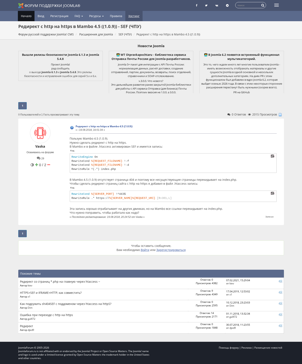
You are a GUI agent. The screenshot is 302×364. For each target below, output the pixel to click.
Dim (30, 307)
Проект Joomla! (60, 64)
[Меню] (276, 5)
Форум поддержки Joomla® (52, 5)
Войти (145, 250)
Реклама (246, 347)
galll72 (31, 318)
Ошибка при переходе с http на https (46, 315)
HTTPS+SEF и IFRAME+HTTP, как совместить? (51, 293)
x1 (29, 296)
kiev (30, 285)
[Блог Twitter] (206, 5)
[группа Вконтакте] (217, 5)
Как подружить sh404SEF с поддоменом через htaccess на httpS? (65, 304)
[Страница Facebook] (196, 5)
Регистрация (59, 16)
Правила (116, 16)
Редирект (26, 326)
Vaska (40, 146)
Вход (41, 16)
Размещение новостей (268, 347)
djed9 (31, 329)
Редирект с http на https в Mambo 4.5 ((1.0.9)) (104, 126)
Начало (26, 16)
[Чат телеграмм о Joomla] (227, 5)
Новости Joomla (151, 46)
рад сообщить (60, 68)
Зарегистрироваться (171, 250)
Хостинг (133, 16)
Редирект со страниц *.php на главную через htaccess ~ (60, 282)
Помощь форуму (229, 347)
